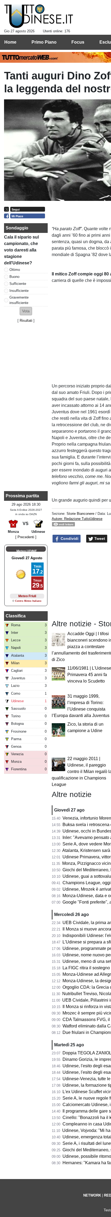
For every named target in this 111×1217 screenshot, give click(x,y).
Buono (14, 277)
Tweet (99, 538)
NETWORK (92, 1195)
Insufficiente (19, 291)
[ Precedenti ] (25, 537)
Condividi (69, 538)
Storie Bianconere (80, 514)
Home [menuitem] (10, 42)
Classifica (16, 616)
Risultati (26, 321)
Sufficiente (17, 284)
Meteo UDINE (26, 551)
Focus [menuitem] (77, 42)
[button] (26, 311)
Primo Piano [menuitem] (44, 42)
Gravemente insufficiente (19, 300)
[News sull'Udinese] (38, 16)
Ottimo (14, 270)
